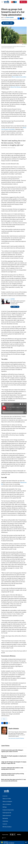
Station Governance (7, 815)
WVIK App (5, 807)
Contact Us (5, 824)
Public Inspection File (7, 812)
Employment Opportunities (8, 809)
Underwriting (5, 821)
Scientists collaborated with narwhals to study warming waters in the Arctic (12, 768)
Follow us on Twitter (7, 798)
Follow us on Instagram (7, 801)
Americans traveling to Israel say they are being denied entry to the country (12, 774)
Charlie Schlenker (10, 17)
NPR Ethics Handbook (7, 826)
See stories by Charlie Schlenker (16, 738)
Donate (24, 2)
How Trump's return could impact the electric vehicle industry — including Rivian (17, 302)
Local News (12, 298)
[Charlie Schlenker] (4, 731)
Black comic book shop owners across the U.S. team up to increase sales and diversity (13, 780)
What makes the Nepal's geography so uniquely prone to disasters (13, 756)
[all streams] (26, 842)
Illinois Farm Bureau (16, 87)
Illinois (4, 718)
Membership (5, 818)
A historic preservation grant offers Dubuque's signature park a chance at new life (12, 750)
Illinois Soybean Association (19, 77)
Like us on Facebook (7, 804)
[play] (2, 842)
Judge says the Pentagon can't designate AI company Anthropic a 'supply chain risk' (13, 762)
